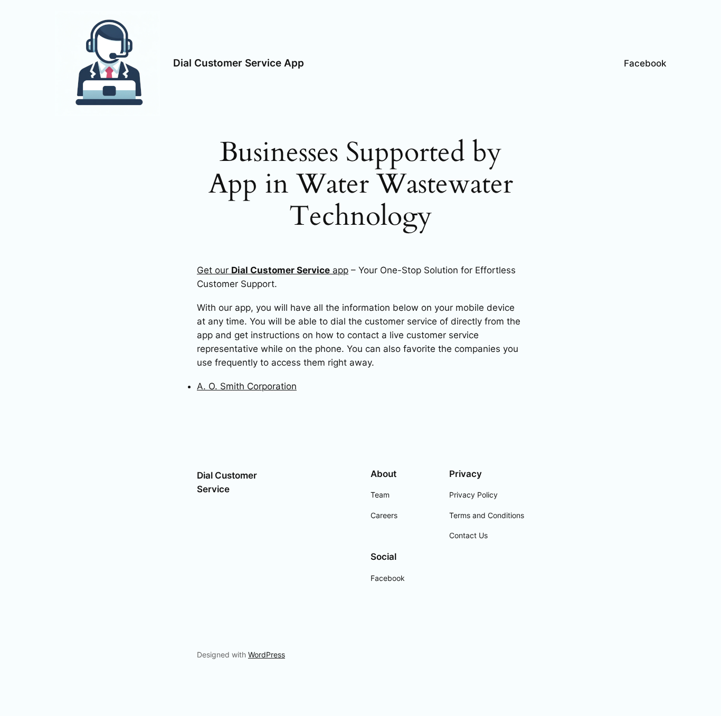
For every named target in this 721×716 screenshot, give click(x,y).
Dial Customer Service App (238, 62)
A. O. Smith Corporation (247, 386)
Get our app (272, 270)
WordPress (266, 654)
